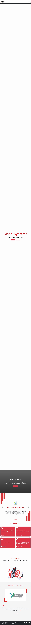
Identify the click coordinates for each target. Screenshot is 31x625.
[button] (1, 537)
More (15, 516)
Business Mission (15, 558)
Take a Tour (17, 239)
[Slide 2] (15, 519)
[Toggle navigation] (29, 2)
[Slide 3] (16, 519)
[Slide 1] (14, 519)
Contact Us (13, 239)
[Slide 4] (17, 519)
